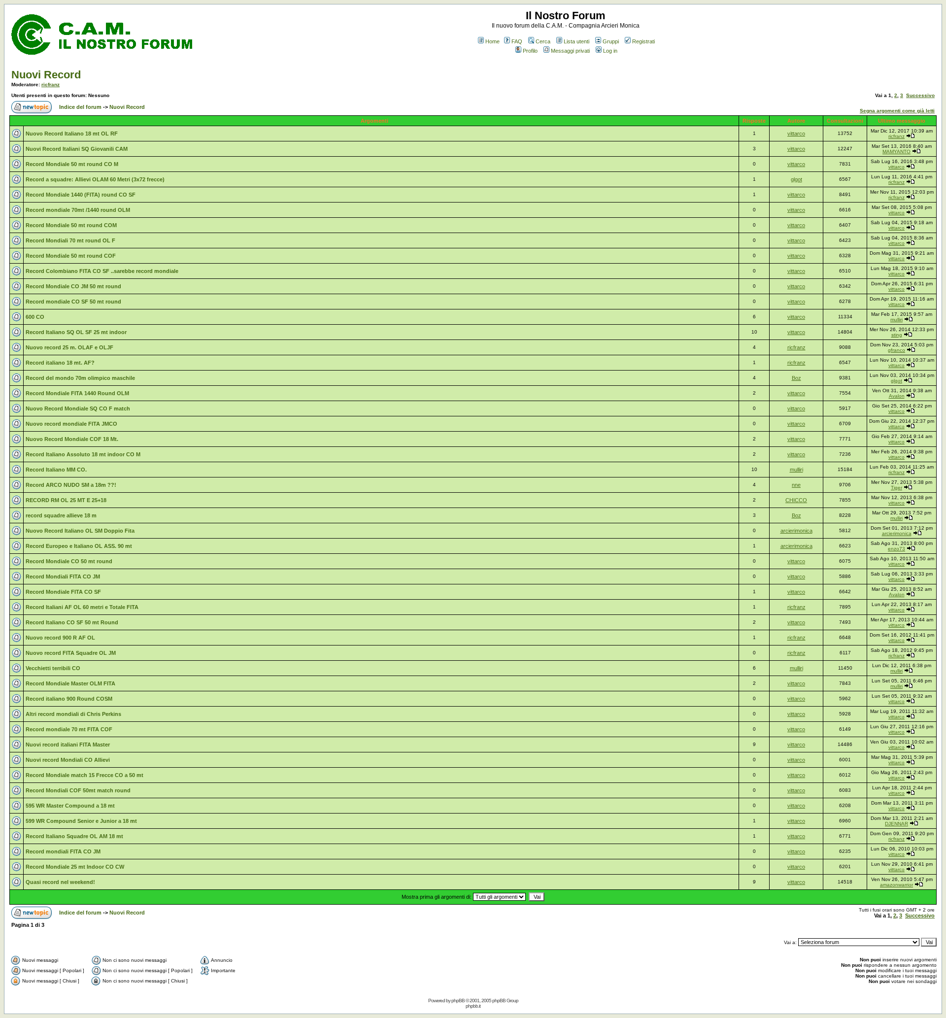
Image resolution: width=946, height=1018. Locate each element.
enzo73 (896, 548)
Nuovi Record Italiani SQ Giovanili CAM (77, 149)
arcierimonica (796, 531)
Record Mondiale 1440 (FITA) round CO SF (80, 195)
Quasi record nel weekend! (60, 882)
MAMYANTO (896, 151)
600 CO (35, 317)
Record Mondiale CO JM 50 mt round (73, 286)
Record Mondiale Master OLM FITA (70, 683)
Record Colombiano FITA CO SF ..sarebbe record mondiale (102, 271)
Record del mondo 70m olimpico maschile (80, 378)
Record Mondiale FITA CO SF (63, 592)
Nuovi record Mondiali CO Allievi (68, 760)
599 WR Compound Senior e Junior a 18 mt (81, 821)
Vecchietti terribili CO (53, 668)
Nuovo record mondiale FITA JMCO (71, 424)
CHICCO (796, 500)
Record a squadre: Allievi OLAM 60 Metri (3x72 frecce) (95, 179)
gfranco (896, 350)
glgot (796, 179)
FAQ (516, 41)
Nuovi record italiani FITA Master (68, 744)
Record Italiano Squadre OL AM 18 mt (74, 836)
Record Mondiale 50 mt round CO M (72, 164)
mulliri (896, 319)
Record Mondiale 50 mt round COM (71, 225)
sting (896, 335)
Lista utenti (576, 41)
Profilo (530, 51)
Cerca (543, 41)
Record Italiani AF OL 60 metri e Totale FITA (82, 607)
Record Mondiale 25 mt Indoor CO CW (75, 867)
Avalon (897, 396)
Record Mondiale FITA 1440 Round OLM (77, 393)
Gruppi (611, 41)
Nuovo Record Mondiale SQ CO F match (78, 408)
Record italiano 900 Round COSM (69, 699)
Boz (796, 378)
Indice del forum (80, 107)
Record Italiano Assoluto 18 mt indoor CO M (83, 454)
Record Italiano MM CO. (56, 470)
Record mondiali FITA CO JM (63, 851)
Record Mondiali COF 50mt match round (78, 790)
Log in (610, 51)
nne (796, 485)
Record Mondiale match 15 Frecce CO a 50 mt (84, 775)
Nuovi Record (46, 74)
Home (492, 41)
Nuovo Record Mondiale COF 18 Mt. (72, 439)
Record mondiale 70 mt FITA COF (69, 729)
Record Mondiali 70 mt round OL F (70, 240)
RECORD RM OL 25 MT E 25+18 (66, 500)
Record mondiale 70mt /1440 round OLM (78, 210)
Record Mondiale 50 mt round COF (71, 256)
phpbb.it (473, 1006)
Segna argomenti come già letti (897, 110)
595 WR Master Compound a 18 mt (70, 806)
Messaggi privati (570, 51)
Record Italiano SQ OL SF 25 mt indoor (76, 332)
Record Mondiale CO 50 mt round (69, 561)
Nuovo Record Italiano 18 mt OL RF (72, 133)
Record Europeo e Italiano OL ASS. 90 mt (79, 546)
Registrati (643, 41)
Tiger (896, 487)
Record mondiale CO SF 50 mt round (73, 302)
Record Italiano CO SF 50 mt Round (72, 622)
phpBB (458, 1000)
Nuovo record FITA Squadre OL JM (71, 653)
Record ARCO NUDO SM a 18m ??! (71, 485)
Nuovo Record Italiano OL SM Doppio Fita (80, 531)
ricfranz (50, 84)
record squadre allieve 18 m (61, 515)
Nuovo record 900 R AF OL (60, 638)
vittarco (796, 133)
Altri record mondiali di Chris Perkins (73, 714)
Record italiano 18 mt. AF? (60, 363)
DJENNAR (896, 823)
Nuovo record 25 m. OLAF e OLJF (69, 347)
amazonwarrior (896, 884)
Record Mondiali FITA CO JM (63, 576)
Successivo (920, 95)
